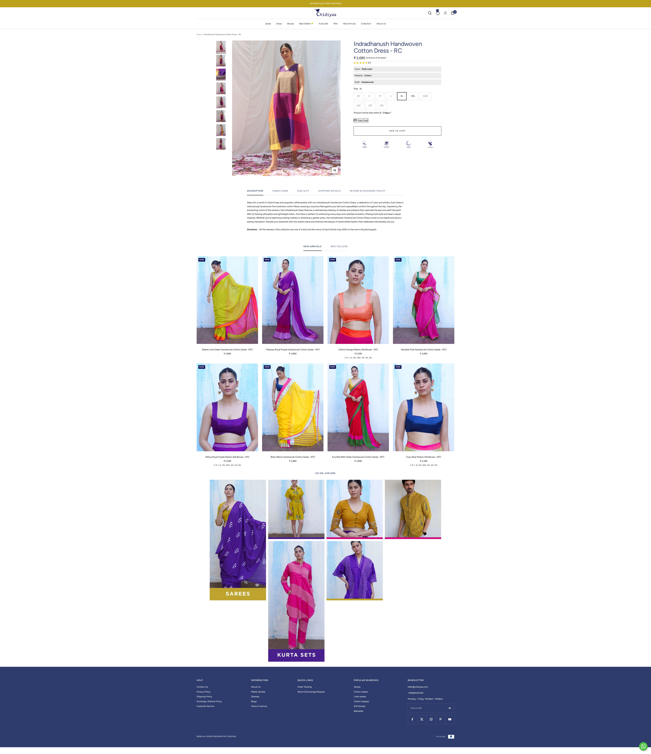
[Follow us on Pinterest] (440, 719)
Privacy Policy (204, 691)
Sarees (357, 687)
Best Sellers (306, 23)
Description (255, 191)
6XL (382, 105)
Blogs (254, 701)
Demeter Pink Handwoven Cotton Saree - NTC (424, 349)
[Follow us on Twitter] (421, 719)
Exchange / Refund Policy (209, 701)
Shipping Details (329, 191)
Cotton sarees (361, 691)
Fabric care (280, 191)
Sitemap (255, 696)
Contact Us (202, 687)
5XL (370, 105)
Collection (366, 23)
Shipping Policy (204, 696)
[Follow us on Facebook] (412, 719)
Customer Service (205, 706)
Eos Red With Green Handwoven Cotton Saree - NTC (358, 457)
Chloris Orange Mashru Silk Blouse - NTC (358, 349)
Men (335, 23)
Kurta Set (323, 23)
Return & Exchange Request (311, 691)
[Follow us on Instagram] (431, 719)
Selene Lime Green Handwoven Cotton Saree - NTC (227, 349)
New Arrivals (349, 23)
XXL (413, 96)
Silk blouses (359, 706)
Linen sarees (360, 696)
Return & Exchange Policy (367, 191)
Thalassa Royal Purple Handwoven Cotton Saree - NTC (293, 349)
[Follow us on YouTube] (449, 719)
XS (358, 96)
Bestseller (358, 711)
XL (402, 96)
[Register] (449, 708)
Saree (268, 23)
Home (199, 34)
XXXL (425, 96)
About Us (381, 23)
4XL (359, 105)
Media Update (258, 691)
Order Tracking (305, 687)
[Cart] (452, 13)
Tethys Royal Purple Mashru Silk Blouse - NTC (227, 457)
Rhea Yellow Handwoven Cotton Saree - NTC (293, 457)
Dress (279, 23)
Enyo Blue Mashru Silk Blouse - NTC (423, 457)
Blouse (290, 23)
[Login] (445, 13)
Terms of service (259, 706)
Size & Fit (303, 191)
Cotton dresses (361, 701)
